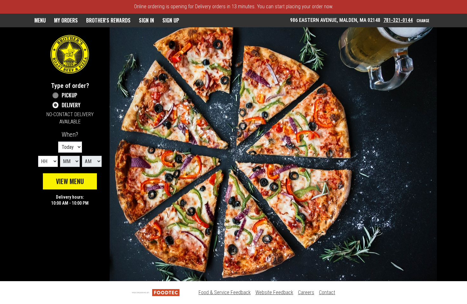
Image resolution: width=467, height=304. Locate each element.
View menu (70, 181)
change (422, 20)
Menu (40, 20)
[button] (70, 54)
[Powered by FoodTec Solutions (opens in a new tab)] (155, 292)
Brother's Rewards (108, 20)
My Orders (66, 20)
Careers (306, 292)
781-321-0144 (398, 20)
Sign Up (170, 20)
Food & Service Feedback (225, 292)
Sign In (146, 20)
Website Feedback (274, 292)
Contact (327, 292)
